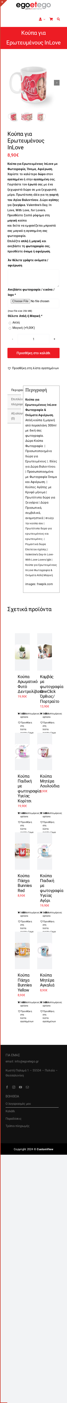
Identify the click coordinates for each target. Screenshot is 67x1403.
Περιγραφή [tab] (16, 390)
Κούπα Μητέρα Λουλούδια (49, 781)
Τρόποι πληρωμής (17, 1126)
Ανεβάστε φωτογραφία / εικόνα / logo (31, 292)
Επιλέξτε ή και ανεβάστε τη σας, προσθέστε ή (28, 246)
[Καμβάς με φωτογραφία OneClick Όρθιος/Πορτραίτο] (44, 652)
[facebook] (7, 1087)
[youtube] (20, 1087)
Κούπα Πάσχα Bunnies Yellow (25, 982)
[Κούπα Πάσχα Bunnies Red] (22, 851)
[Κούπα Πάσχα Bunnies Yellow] (22, 950)
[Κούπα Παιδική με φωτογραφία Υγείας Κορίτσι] (22, 751)
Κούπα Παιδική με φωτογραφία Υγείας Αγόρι (51, 888)
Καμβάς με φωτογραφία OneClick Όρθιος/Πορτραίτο (51, 689)
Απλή (16, 322)
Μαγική (23, 328)
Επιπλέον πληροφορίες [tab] (16, 401)
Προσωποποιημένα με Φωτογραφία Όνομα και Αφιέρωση (41, 477)
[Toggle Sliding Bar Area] (4, 3)
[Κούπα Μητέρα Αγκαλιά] (44, 950)
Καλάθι (10, 1111)
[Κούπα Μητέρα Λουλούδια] (44, 751)
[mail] (27, 1087)
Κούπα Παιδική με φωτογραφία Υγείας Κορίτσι (29, 788)
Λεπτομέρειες (26, 713)
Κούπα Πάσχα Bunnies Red (25, 883)
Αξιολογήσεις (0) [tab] (16, 416)
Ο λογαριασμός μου (18, 1103)
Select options (21, 715)
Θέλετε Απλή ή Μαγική (25, 316)
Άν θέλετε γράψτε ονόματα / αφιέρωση (28, 262)
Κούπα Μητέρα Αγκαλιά (47, 980)
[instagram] (13, 1087)
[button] (33, 368)
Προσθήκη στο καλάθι (33, 353)
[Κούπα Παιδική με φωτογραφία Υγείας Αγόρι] (44, 851)
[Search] (58, 19)
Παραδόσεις (14, 1118)
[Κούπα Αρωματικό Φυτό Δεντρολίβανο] (22, 652)
